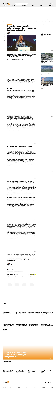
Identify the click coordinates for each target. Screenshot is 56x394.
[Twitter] (47, 382)
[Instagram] (52, 382)
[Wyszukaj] (26, 4)
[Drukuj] (4, 36)
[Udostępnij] (4, 40)
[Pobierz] (4, 38)
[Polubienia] (4, 32)
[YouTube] (50, 382)
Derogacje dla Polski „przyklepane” (23, 81)
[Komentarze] (4, 34)
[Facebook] (45, 382)
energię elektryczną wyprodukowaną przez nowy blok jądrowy (20, 163)
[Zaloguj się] (48, 3)
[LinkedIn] (49, 382)
